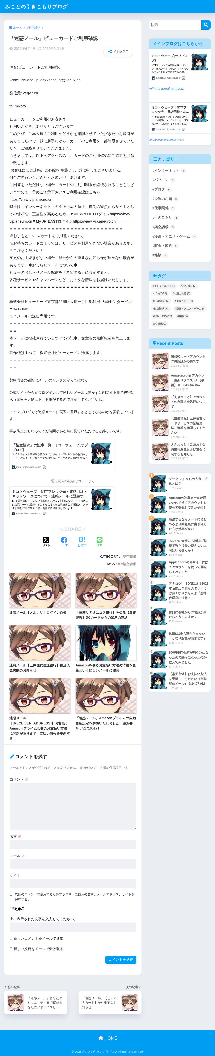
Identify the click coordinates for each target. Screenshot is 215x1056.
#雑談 (159, 255)
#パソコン (162, 180)
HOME (110, 1038)
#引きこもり (164, 217)
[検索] (206, 25)
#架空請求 (128, 556)
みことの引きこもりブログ (36, 6)
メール (17, 856)
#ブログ (161, 189)
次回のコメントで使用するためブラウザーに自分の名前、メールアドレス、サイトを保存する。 (75, 896)
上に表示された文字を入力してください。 (43, 919)
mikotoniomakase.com (166, 89)
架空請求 (159, 323)
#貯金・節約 (165, 246)
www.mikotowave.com (166, 140)
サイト (15, 876)
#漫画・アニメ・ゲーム (173, 236)
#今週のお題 (165, 199)
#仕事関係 (162, 208)
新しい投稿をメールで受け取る (38, 949)
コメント (19, 779)
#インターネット (168, 171)
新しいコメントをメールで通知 (38, 939)
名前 (15, 836)
